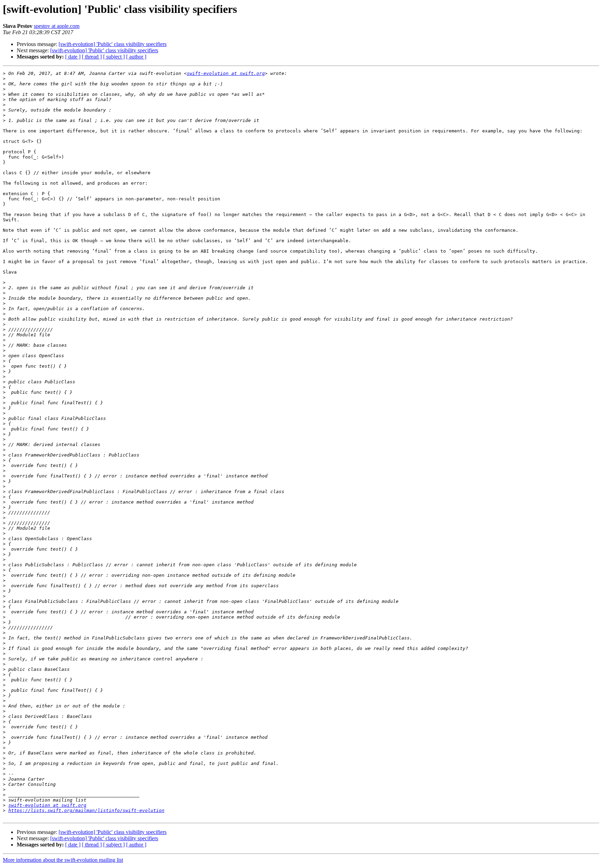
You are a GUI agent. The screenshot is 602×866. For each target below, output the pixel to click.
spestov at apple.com (56, 26)
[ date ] (72, 57)
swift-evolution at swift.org (226, 73)
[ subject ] (114, 57)
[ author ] (136, 57)
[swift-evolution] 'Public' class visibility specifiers (113, 44)
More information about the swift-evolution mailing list (63, 860)
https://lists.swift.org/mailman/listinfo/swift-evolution (86, 810)
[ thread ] (92, 57)
